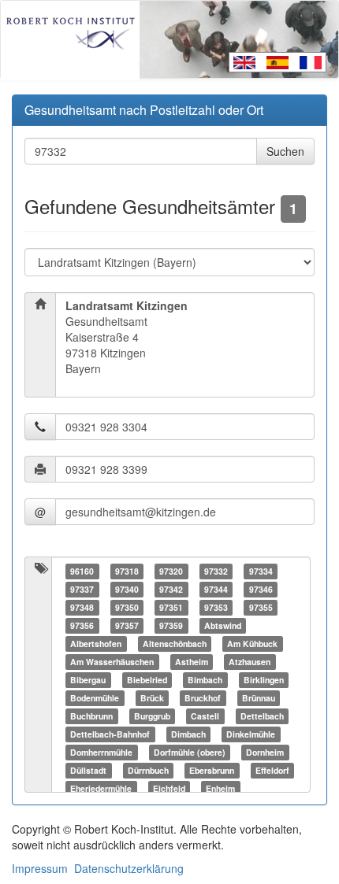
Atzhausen (249, 662)
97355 (261, 607)
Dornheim (265, 752)
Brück (152, 698)
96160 (82, 571)
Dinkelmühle (250, 734)
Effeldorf (272, 770)
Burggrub (152, 716)
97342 (171, 589)
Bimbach (205, 680)
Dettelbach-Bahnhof (110, 734)
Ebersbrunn (211, 770)
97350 (127, 607)
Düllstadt (88, 770)
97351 (171, 607)
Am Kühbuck (252, 643)
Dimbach (188, 734)
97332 (216, 571)
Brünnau (258, 698)
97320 (171, 571)
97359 (171, 625)
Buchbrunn (91, 716)
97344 (216, 589)
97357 (127, 625)
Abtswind (222, 625)
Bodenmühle (94, 698)
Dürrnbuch (148, 770)
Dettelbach (262, 716)
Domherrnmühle (101, 752)
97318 (127, 571)
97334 (261, 571)
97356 (82, 625)
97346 (261, 589)
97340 (127, 589)
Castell (205, 716)
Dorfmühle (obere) (189, 752)
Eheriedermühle (101, 788)
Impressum (40, 868)
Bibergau (88, 680)
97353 (216, 607)
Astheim (191, 662)
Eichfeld (169, 788)
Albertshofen (95, 643)
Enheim (220, 788)
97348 (82, 607)
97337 (82, 589)
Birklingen (264, 680)
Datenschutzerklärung (129, 868)
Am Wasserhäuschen (112, 662)
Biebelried (147, 680)
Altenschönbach (175, 643)
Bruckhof (202, 698)
